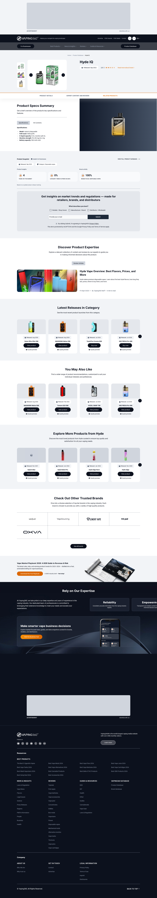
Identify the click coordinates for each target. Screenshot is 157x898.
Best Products (23, 759)
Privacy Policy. (94, 223)
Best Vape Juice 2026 (118, 763)
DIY (81, 789)
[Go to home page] (27, 38)
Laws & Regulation (23, 785)
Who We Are (21, 867)
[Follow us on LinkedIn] (40, 743)
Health (19, 824)
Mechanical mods (54, 828)
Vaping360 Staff (99, 291)
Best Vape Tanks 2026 (24, 767)
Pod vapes (51, 789)
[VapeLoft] (32, 519)
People (19, 816)
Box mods (51, 813)
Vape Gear (83, 809)
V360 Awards (108, 38)
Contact (124, 38)
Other (82, 797)
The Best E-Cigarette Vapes (26, 763)
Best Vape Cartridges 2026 (120, 767)
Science (19, 801)
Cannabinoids (84, 805)
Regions (19, 809)
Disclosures (83, 879)
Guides (82, 801)
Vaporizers (52, 816)
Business (20, 820)
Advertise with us (124, 31)
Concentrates (52, 805)
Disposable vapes (54, 824)
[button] (138, 38)
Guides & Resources (88, 781)
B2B (81, 785)
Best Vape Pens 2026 (87, 763)
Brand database (116, 789)
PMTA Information (23, 813)
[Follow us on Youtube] (18, 743)
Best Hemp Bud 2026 (24, 775)
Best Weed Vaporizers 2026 (26, 771)
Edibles (50, 809)
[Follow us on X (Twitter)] (35, 743)
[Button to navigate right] (63, 75)
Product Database (78, 55)
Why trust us (21, 871)
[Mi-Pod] (124, 519)
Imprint (82, 875)
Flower (50, 820)
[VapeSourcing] (63, 519)
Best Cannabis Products (56, 771)
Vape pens (51, 844)
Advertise (100, 38)
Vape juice (51, 801)
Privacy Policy (84, 867)
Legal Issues (21, 797)
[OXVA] (32, 532)
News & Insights (24, 781)
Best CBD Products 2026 (119, 771)
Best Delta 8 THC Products (88, 771)
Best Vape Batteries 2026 (88, 767)
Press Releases (22, 805)
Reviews (52, 781)
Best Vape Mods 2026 (55, 763)
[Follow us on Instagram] (22, 743)
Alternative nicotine (54, 832)
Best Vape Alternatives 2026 (57, 767)
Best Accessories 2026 (55, 775)
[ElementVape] (93, 519)
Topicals (51, 785)
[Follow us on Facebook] (27, 743)
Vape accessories (54, 797)
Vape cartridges (53, 848)
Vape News (20, 789)
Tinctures (51, 840)
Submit (98, 217)
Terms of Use (84, 871)
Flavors (19, 793)
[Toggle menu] (134, 38)
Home (69, 55)
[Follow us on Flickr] (44, 743)
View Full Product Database (127, 159)
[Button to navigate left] (31, 75)
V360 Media (116, 38)
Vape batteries (53, 793)
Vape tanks (52, 836)
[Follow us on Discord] (31, 743)
